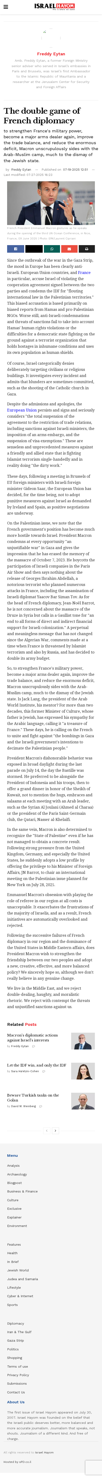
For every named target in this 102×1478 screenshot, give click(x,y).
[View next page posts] (55, 1130)
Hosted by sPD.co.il (17, 1462)
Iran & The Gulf (19, 1332)
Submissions (17, 1383)
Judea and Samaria (22, 1279)
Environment (17, 1226)
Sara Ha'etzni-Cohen (25, 1071)
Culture (13, 1200)
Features (14, 1244)
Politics (13, 1349)
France (84, 272)
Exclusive (14, 1208)
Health (12, 1253)
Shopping (14, 1358)
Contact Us (16, 1392)
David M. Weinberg (23, 1106)
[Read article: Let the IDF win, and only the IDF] (83, 1071)
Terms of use (17, 1366)
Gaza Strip (15, 1340)
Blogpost (14, 1183)
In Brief (13, 1262)
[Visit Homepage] (54, 7)
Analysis (14, 1165)
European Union (22, 410)
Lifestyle (14, 1287)
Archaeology (17, 1174)
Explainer (14, 1217)
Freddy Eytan (51, 53)
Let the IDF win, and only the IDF (36, 1065)
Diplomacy (16, 1323)
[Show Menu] (6, 7)
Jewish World (18, 1270)
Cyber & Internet (20, 1296)
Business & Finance (22, 1191)
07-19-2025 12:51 (75, 169)
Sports (12, 1305)
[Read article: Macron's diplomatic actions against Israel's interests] (83, 1041)
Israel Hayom (44, 1452)
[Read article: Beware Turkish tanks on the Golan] (83, 1101)
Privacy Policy (18, 1375)
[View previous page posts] (46, 1130)
